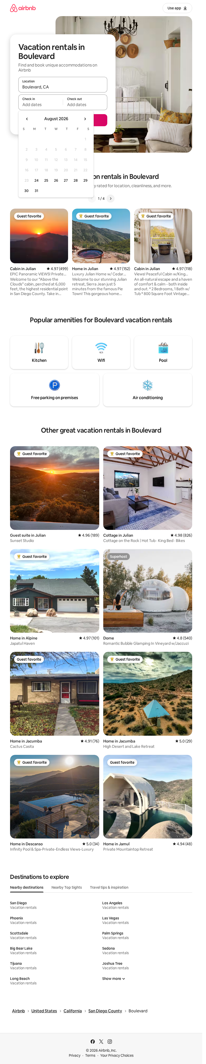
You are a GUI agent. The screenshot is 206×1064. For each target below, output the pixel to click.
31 (36, 190)
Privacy (74, 1055)
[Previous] (92, 199)
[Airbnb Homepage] (23, 8)
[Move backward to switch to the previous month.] (27, 118)
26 (56, 180)
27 (66, 180)
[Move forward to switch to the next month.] (84, 118)
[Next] (111, 199)
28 (76, 180)
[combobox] (62, 87)
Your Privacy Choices (117, 1055)
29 (85, 180)
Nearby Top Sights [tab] (67, 887)
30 (26, 190)
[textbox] (40, 105)
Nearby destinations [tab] (26, 887)
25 (46, 180)
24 (36, 180)
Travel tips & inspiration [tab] (109, 887)
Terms (90, 1055)
